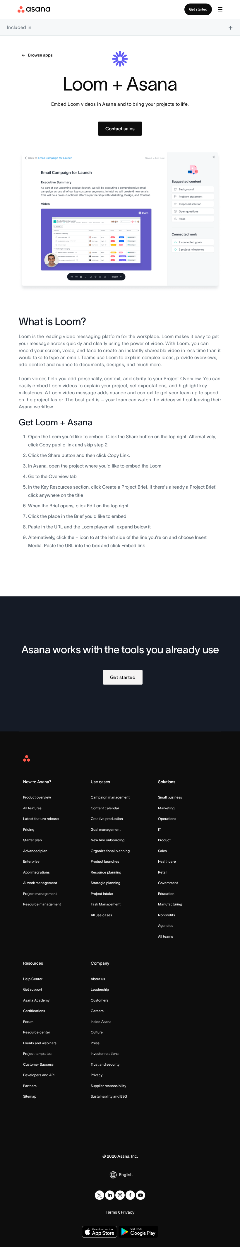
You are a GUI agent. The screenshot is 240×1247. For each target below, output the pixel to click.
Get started (198, 9)
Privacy (96, 1075)
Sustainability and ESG (109, 1096)
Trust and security (105, 1064)
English (126, 1174)
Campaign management (110, 797)
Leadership (100, 989)
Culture (97, 1032)
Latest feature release (41, 818)
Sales (162, 851)
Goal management (106, 829)
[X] (99, 1195)
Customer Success (38, 1064)
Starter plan (32, 840)
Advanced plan (35, 851)
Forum (28, 1021)
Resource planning (106, 872)
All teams (165, 936)
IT (159, 829)
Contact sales (120, 128)
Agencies (165, 925)
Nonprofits (166, 915)
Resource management (42, 904)
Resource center (36, 1032)
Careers (97, 1011)
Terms (111, 1212)
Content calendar (105, 808)
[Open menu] (220, 9)
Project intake (102, 893)
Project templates (37, 1053)
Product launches (105, 861)
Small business (170, 797)
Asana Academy (36, 1000)
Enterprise (31, 861)
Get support (32, 989)
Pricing (28, 829)
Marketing (166, 808)
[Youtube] (140, 1195)
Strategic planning (105, 883)
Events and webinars (39, 1043)
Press (95, 1043)
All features (32, 808)
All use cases (101, 915)
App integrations (36, 872)
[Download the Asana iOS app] (99, 1232)
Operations (167, 818)
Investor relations (105, 1053)
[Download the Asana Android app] (138, 1232)
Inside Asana (101, 1021)
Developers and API (38, 1075)
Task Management (106, 904)
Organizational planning (110, 851)
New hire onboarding (107, 840)
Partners (30, 1086)
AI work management (40, 883)
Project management (40, 893)
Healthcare (167, 861)
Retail (162, 872)
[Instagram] (120, 1195)
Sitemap (29, 1096)
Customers (99, 1000)
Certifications (34, 1011)
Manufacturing (170, 904)
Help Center (32, 979)
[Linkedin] (109, 1195)
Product (164, 840)
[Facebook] (130, 1195)
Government (168, 883)
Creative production (107, 818)
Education (166, 893)
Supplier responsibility (108, 1086)
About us (98, 979)
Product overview (37, 797)
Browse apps (40, 55)
